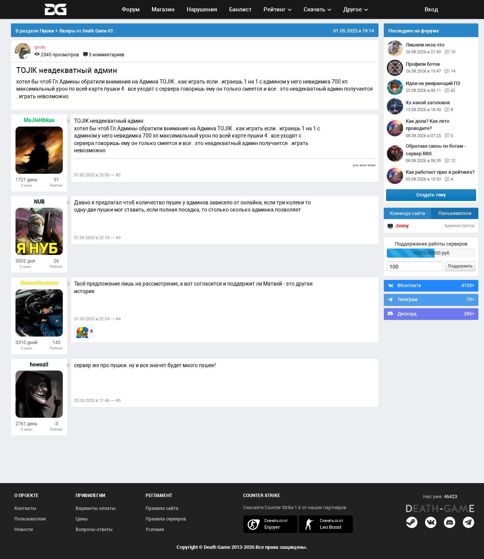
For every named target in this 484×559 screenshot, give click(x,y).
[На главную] (440, 508)
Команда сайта (407, 213)
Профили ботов (423, 64)
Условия (155, 529)
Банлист (240, 9)
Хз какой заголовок (428, 102)
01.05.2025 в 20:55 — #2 (97, 175)
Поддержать (460, 266)
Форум (131, 9)
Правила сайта (162, 508)
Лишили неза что (425, 45)
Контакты (25, 508)
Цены (82, 519)
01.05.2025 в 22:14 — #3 (97, 237)
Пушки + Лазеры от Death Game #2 (76, 31)
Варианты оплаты (96, 508)
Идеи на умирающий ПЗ (433, 83)
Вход (431, 9)
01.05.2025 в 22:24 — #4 (97, 319)
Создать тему (431, 195)
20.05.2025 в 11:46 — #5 (97, 400)
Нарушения (202, 9)
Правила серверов (166, 519)
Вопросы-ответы (94, 529)
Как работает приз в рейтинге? (440, 172)
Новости (23, 529)
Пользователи (455, 213)
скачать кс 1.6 (322, 524)
